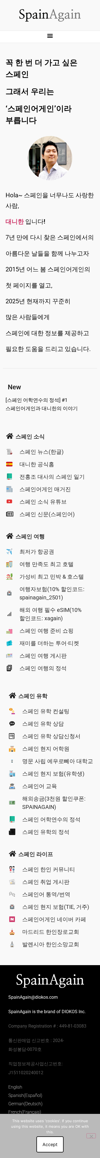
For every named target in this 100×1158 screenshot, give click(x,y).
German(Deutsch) (25, 1103)
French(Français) (24, 1112)
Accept (50, 1144)
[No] (91, 1135)
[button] (50, 35)
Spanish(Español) (25, 1095)
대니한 (15, 221)
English (15, 1087)
